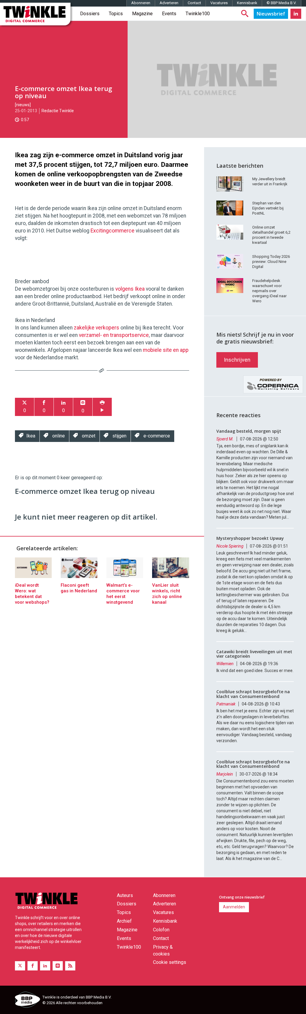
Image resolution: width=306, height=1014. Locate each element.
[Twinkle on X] (20, 965)
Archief (124, 921)
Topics (116, 13)
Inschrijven (237, 360)
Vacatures (219, 3)
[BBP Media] (26, 1001)
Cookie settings (169, 962)
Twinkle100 (198, 13)
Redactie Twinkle (58, 110)
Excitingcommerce (112, 231)
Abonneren (140, 3)
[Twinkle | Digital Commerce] (35, 14)
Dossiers (90, 13)
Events (169, 13)
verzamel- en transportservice (114, 335)
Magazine (142, 13)
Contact (194, 3)
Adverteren (169, 3)
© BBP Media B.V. (281, 3)
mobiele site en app (166, 350)
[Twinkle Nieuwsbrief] (271, 14)
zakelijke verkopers (96, 328)
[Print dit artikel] (102, 407)
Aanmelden (234, 906)
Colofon (161, 930)
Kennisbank (247, 3)
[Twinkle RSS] (70, 965)
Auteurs (125, 895)
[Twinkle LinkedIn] (295, 14)
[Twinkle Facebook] (32, 965)
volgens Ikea (130, 289)
